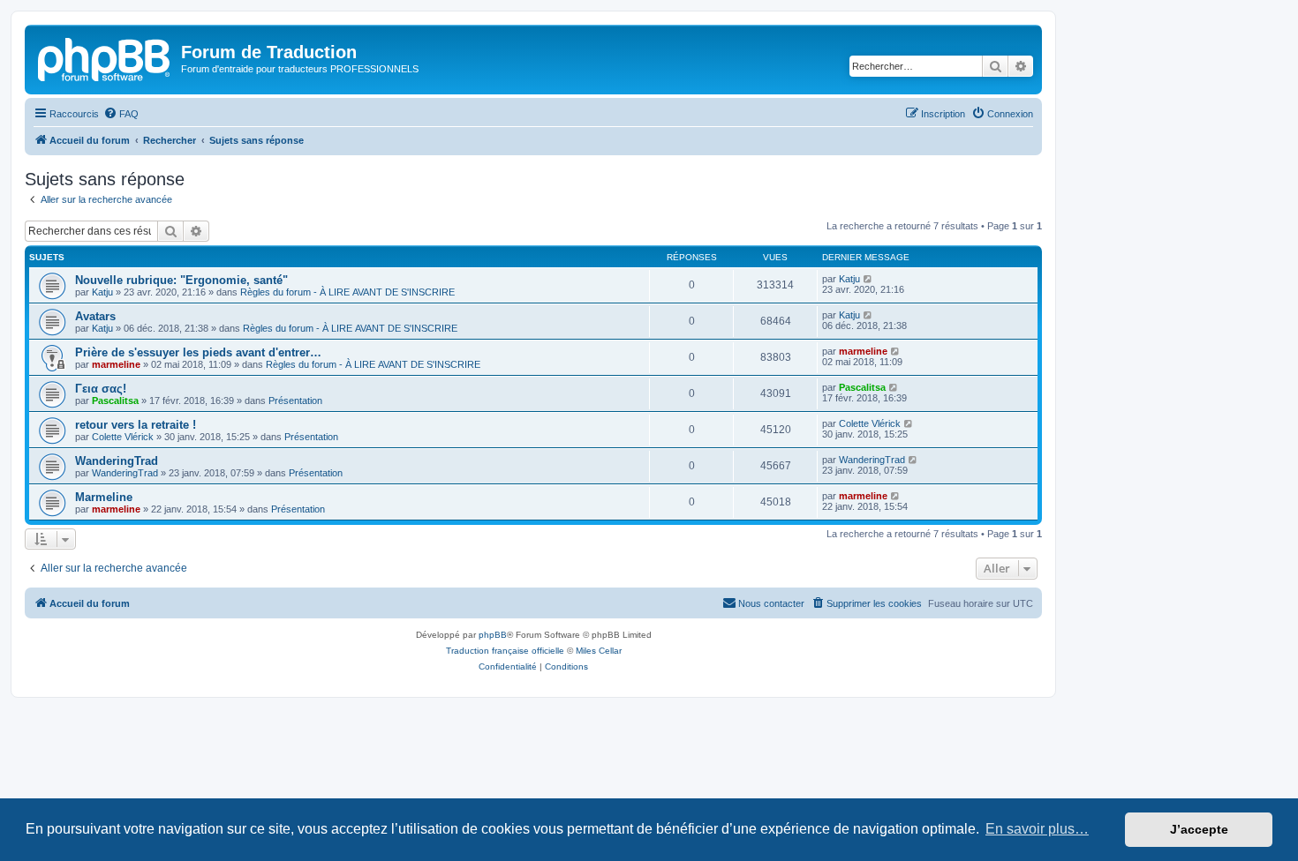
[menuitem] (121, 113)
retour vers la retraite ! (135, 424)
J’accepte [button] (1199, 829)
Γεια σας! (100, 388)
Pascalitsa (115, 400)
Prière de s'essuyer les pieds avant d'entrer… (198, 352)
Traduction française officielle (505, 650)
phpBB (493, 635)
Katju (102, 292)
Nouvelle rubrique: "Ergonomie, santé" (181, 280)
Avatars (95, 316)
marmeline (116, 364)
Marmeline (103, 497)
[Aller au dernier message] (868, 278)
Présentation (295, 400)
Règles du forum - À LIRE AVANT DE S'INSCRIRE (347, 292)
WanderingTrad (116, 461)
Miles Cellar (599, 650)
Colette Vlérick (123, 436)
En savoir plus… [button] (1037, 828)
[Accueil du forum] (105, 57)
